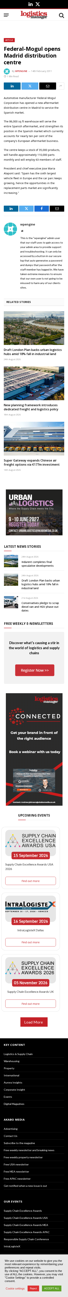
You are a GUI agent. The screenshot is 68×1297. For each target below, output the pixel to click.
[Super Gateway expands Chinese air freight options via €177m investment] (34, 439)
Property (9, 1068)
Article (9, 40)
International (11, 1075)
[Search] (61, 15)
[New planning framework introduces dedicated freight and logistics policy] (34, 383)
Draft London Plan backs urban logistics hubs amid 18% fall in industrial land (33, 352)
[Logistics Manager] (34, 15)
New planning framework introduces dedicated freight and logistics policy (31, 407)
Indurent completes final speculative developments (38, 563)
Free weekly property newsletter (23, 1157)
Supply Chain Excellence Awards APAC (27, 1232)
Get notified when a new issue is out (25, 1185)
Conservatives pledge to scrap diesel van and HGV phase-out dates (40, 606)
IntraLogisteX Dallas (30, 930)
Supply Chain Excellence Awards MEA (26, 1225)
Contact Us (10, 1135)
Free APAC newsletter (17, 1178)
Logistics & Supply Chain (18, 1054)
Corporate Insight (14, 1089)
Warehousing (11, 1061)
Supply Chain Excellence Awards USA (26, 1217)
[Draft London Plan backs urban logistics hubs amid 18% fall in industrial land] (34, 328)
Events (8, 1096)
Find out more (31, 881)
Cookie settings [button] (15, 1288)
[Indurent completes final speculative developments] (11, 561)
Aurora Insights (13, 1082)
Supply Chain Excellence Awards (23, 1210)
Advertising (11, 1128)
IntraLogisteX (12, 1246)
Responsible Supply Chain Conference (26, 1239)
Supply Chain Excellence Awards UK (30, 991)
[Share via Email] (47, 86)
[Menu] (6, 15)
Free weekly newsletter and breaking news (29, 1150)
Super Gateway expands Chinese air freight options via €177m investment (32, 462)
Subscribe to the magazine (19, 1143)
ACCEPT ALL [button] (51, 1288)
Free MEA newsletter (16, 1171)
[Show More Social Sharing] (60, 86)
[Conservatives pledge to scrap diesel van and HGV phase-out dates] (11, 602)
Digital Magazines (14, 1103)
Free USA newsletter (16, 1164)
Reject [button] (33, 1288)
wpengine (21, 71)
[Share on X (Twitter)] (30, 86)
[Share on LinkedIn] (12, 86)
